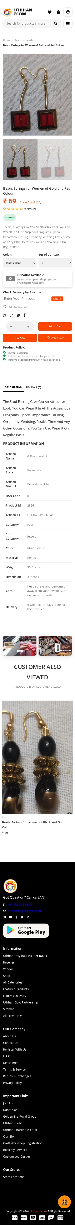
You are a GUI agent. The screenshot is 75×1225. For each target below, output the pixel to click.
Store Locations (13, 1177)
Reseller (8, 962)
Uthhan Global (13, 1123)
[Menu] (67, 23)
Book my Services (15, 1150)
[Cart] (58, 12)
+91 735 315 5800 (20, 904)
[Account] (67, 12)
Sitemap (9, 1009)
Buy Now (20, 338)
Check (57, 299)
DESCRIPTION (13, 387)
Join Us (8, 1103)
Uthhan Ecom (38, 1211)
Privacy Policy (12, 1083)
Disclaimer (10, 1063)
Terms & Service (14, 1069)
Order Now (57, 338)
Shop (6, 976)
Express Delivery (14, 996)
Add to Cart (55, 326)
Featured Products (16, 989)
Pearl (18, 40)
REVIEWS (33, 387)
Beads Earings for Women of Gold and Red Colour (33, 45)
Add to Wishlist (18, 307)
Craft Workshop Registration (22, 1143)
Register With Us (14, 1049)
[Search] (55, 23)
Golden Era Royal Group (19, 1116)
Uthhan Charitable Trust (20, 1130)
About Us (9, 1036)
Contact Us (10, 1043)
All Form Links (12, 1016)
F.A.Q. (7, 1056)
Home (6, 40)
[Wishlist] (49, 12)
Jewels (29, 40)
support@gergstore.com (25, 911)
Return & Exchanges (17, 1076)
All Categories (12, 982)
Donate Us (10, 1110)
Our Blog (9, 1136)
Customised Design (16, 1156)
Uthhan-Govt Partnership (20, 1002)
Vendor (8, 969)
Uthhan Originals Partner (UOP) (25, 956)
